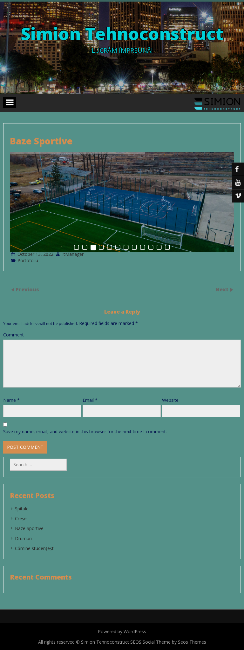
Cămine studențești (35, 548)
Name (11, 400)
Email (90, 400)
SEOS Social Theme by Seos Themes (168, 642)
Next (222, 289)
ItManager (73, 254)
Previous (27, 289)
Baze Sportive (29, 528)
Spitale (22, 509)
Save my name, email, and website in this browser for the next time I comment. (85, 431)
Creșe (21, 518)
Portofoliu (27, 260)
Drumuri (23, 538)
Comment (13, 335)
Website (170, 400)
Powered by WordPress (122, 631)
